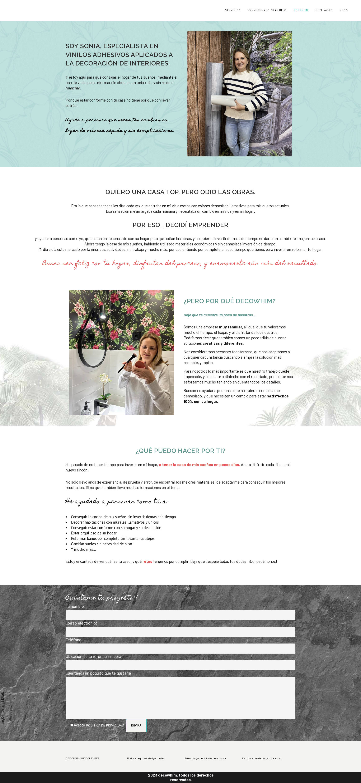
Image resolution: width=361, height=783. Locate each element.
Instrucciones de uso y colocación (261, 758)
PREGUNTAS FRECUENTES (82, 758)
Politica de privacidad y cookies (145, 758)
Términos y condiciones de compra (205, 758)
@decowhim (10, 710)
